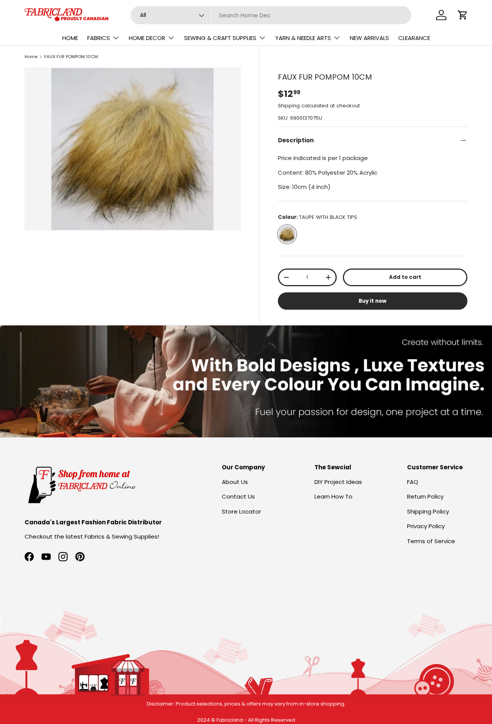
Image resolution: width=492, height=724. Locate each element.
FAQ (412, 482)
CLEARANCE (414, 38)
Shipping (289, 105)
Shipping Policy (428, 511)
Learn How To (333, 496)
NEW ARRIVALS (369, 38)
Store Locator (241, 511)
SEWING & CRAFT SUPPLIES (220, 38)
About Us (235, 482)
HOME (70, 38)
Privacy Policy (426, 526)
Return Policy (425, 496)
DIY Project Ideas (338, 482)
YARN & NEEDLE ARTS (303, 38)
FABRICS (98, 38)
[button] (462, 15)
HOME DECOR (147, 38)
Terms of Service (431, 541)
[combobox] (271, 15)
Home (31, 56)
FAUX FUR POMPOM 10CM (71, 56)
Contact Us (238, 496)
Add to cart (405, 277)
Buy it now (372, 301)
